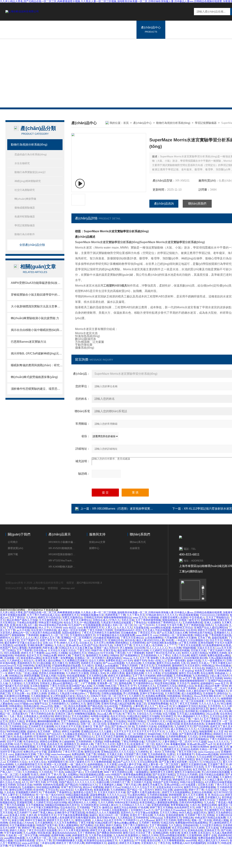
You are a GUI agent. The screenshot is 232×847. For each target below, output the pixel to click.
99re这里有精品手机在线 (53, 625)
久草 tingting (186, 670)
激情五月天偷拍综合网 (187, 772)
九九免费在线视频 (142, 779)
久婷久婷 (31, 815)
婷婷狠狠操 (104, 827)
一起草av (131, 678)
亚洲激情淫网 (24, 802)
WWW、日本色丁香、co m (74, 640)
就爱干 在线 (209, 835)
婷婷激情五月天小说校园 (186, 779)
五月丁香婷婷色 (69, 721)
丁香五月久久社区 (105, 744)
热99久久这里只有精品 (194, 652)
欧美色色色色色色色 (192, 723)
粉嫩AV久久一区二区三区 (54, 635)
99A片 (166, 797)
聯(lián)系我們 (197, 203)
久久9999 (55, 627)
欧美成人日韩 (17, 815)
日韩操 (210, 815)
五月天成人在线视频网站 (191, 713)
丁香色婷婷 (48, 792)
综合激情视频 (58, 718)
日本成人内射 (48, 675)
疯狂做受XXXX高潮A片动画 (132, 650)
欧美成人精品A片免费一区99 (211, 685)
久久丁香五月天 (136, 614)
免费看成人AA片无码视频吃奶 (189, 843)
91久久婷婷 (197, 827)
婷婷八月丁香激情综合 (66, 723)
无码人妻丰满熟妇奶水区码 (37, 723)
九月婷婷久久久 (146, 685)
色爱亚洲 (174, 832)
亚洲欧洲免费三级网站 (40, 645)
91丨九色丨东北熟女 (183, 756)
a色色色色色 (74, 810)
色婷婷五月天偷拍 (91, 663)
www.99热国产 (113, 774)
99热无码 (32, 701)
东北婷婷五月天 (128, 691)
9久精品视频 (43, 663)
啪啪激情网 (205, 731)
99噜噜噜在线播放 (84, 713)
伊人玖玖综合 (30, 711)
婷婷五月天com (28, 810)
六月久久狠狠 (169, 734)
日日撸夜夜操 (128, 632)
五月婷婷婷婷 (83, 741)
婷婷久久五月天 (69, 642)
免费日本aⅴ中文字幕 (34, 751)
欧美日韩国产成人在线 (79, 685)
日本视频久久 (212, 797)
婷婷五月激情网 (71, 731)
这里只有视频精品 (198, 739)
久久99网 (98, 685)
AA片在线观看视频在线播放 (92, 701)
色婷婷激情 (34, 647)
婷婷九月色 (172, 688)
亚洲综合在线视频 (201, 792)
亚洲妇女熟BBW (199, 746)
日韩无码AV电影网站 (190, 802)
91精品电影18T (104, 822)
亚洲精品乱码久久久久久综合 (117, 751)
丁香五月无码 (57, 685)
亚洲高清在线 (43, 665)
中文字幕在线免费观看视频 (72, 815)
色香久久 (68, 820)
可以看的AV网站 (136, 794)
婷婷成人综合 (186, 685)
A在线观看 (20, 645)
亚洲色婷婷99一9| (17, 678)
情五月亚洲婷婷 (223, 729)
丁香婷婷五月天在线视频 (164, 668)
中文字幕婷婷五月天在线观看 (25, 845)
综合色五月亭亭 (112, 820)
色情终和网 (57, 835)
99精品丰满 (200, 635)
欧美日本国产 (224, 744)
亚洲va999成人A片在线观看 (180, 784)
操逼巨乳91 (199, 812)
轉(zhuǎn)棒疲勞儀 (25, 198)
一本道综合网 (47, 843)
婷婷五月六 (179, 830)
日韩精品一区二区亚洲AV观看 (176, 635)
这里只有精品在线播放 (211, 774)
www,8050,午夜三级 (11, 708)
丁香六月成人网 (132, 784)
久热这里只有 (164, 830)
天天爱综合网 (64, 711)
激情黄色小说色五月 (84, 792)
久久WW (160, 625)
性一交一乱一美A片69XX (50, 794)
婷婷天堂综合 (62, 716)
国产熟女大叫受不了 (125, 756)
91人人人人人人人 (156, 647)
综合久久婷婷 (96, 660)
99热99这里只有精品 (126, 802)
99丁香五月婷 (37, 782)
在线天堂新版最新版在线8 (153, 698)
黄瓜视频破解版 (133, 736)
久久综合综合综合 (173, 711)
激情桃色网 (125, 683)
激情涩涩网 (93, 703)
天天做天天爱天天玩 (103, 734)
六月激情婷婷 (194, 835)
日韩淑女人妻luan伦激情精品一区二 (60, 683)
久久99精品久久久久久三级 (134, 805)
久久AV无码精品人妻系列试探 (163, 723)
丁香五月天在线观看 (189, 645)
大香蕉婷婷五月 (172, 817)
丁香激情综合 (64, 792)
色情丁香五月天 (49, 640)
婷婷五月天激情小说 (118, 680)
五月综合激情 (57, 797)
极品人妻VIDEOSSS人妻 (150, 640)
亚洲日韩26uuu (28, 688)
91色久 (35, 774)
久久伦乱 (192, 736)
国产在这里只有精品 (163, 774)
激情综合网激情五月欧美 (163, 769)
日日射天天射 (198, 650)
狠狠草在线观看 (76, 698)
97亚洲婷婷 (39, 736)
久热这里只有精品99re (72, 693)
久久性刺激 (148, 663)
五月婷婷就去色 (18, 726)
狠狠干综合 (40, 703)
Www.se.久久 (130, 658)
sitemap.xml (67, 588)
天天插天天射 (114, 754)
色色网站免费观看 (155, 696)
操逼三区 (141, 703)
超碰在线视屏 (219, 637)
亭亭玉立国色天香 (54, 759)
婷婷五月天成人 (200, 663)
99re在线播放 (223, 665)
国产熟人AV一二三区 (26, 691)
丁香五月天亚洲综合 (132, 637)
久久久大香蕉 (152, 673)
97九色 (117, 713)
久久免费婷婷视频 (101, 761)
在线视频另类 (165, 726)
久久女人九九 (124, 627)
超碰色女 (113, 843)
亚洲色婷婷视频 (160, 805)
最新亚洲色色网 (135, 673)
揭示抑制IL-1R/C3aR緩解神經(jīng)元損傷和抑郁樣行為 (37, 353)
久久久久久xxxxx (116, 794)
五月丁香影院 (211, 718)
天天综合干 (183, 683)
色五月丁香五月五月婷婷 (183, 703)
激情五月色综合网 (220, 708)
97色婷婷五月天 (47, 815)
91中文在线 (106, 652)
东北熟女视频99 (39, 685)
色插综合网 (102, 782)
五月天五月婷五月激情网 (109, 736)
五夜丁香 (91, 754)
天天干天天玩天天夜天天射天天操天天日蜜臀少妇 (144, 799)
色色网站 (193, 799)
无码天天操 (127, 620)
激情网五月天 (171, 749)
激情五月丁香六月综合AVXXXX (51, 668)
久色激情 (24, 774)
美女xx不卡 (165, 706)
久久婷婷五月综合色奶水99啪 (50, 802)
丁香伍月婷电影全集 (132, 741)
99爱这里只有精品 (173, 708)
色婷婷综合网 (80, 777)
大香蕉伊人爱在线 (102, 721)
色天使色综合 (30, 741)
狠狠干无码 (140, 660)
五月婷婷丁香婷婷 (149, 822)
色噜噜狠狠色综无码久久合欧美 (27, 729)
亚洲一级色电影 (176, 660)
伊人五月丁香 (7, 630)
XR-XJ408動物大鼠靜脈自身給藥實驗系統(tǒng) (62, 566)
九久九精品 (175, 825)
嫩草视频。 (84, 680)
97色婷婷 (32, 749)
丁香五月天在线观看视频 (190, 777)
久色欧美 (11, 835)
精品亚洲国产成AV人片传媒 (22, 620)
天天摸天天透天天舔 (136, 769)
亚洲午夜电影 (138, 680)
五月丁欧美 (135, 830)
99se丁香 (185, 718)
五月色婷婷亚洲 (153, 711)
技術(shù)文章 (97, 542)
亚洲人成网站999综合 (90, 729)
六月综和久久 (153, 741)
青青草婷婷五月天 (93, 627)
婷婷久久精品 (17, 830)
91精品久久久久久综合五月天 (138, 787)
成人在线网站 (70, 774)
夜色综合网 (153, 840)
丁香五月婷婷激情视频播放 (22, 627)
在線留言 (196, 29)
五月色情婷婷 (148, 655)
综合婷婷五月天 (77, 652)
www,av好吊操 (30, 843)
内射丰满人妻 (50, 647)
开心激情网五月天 (214, 810)
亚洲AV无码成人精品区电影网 (118, 703)
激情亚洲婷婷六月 (152, 708)
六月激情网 (170, 637)
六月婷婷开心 (130, 820)
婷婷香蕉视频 (208, 787)
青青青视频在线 (179, 805)
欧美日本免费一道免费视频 (58, 658)
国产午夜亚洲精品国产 (53, 698)
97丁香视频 (89, 683)
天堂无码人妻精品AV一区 (14, 632)
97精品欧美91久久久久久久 (161, 614)
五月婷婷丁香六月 (195, 815)
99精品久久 (171, 718)
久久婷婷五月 (136, 696)
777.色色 (58, 772)
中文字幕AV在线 (215, 701)
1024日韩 (139, 647)
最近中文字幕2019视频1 (85, 799)
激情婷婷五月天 (70, 614)
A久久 (25, 782)
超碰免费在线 (64, 777)
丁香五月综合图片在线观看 (41, 830)
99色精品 (187, 696)
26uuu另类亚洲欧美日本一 (209, 696)
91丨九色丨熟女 (13, 716)
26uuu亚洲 (212, 713)
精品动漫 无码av (45, 827)
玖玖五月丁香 (173, 678)
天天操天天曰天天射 (51, 691)
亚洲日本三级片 (64, 713)
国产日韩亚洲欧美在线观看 (161, 642)
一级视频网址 (141, 772)
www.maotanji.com (208, 751)
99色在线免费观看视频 (22, 746)
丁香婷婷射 (32, 635)
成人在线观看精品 (191, 693)
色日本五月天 (34, 655)
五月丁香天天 (117, 678)
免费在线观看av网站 (218, 655)
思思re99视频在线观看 (172, 835)
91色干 (18, 744)
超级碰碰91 (206, 683)
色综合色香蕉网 (77, 706)
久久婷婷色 (141, 751)
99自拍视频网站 (153, 797)
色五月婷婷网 (163, 691)
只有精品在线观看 (27, 622)
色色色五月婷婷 (203, 670)
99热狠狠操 (173, 696)
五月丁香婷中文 (29, 640)
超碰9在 (31, 731)
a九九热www (147, 820)
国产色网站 (86, 825)
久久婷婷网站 (118, 789)
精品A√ (87, 787)
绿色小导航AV (195, 810)
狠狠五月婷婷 (198, 655)
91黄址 (171, 754)
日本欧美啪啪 (206, 736)
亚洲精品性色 (115, 640)
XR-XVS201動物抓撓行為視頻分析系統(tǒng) (62, 548)
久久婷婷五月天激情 (77, 673)
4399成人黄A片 (109, 805)
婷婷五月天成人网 (100, 830)
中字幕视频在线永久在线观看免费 (116, 635)
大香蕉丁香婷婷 (74, 759)
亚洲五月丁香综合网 (141, 815)
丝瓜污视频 (169, 713)
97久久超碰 (199, 741)
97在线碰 (111, 749)
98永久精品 (185, 812)
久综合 (209, 789)
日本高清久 (204, 832)
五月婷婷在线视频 (157, 794)
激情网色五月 (71, 744)
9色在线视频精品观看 (91, 774)
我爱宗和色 (183, 820)
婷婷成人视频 (220, 820)
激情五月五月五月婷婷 (209, 678)
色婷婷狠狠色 (95, 764)
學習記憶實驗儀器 (24, 225)
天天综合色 (198, 668)
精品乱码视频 (36, 777)
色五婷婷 (157, 645)
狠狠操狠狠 (18, 635)
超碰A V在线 (194, 660)
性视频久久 (222, 691)
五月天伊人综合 (37, 761)
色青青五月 (99, 680)
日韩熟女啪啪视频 (111, 693)
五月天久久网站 (168, 812)
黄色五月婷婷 (7, 784)
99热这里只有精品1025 (151, 678)
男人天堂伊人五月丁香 (47, 637)
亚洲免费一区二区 (107, 683)
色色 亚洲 (9, 625)
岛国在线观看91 (71, 632)
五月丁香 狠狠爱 (149, 658)
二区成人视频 (29, 673)
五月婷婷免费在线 (192, 622)
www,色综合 (66, 789)
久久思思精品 (30, 772)
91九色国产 (74, 625)
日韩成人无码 (97, 673)
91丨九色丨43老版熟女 (100, 698)
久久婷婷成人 (14, 660)
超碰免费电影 (97, 794)
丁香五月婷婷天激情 (130, 797)
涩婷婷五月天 (78, 703)
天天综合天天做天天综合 (62, 650)
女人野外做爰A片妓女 (62, 696)
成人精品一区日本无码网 (72, 630)
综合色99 (191, 630)
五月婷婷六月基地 (146, 726)
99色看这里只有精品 (92, 749)
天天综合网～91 (21, 693)
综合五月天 (216, 640)
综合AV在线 (110, 706)
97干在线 (52, 782)
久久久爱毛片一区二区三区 (41, 838)
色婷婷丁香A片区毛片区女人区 (163, 652)
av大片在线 (23, 630)
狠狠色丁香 (73, 736)
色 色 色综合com (214, 794)
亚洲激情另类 (213, 723)
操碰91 (93, 815)
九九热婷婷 (13, 759)
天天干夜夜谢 (43, 746)
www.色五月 (221, 683)
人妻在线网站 (68, 701)
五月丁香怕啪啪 (158, 825)
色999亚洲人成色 (101, 708)
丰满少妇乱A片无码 (158, 729)
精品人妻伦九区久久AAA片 (213, 840)
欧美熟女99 (46, 716)
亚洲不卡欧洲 (112, 739)
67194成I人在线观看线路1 (114, 810)
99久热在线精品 (137, 777)
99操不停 (96, 650)
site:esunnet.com (84, 779)
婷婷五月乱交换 (164, 789)
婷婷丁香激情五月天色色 (190, 767)
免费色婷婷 (78, 754)
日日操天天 (85, 642)
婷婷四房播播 (31, 675)
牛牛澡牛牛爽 (174, 625)
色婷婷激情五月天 (60, 799)
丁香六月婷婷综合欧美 (41, 713)
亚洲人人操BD (212, 622)
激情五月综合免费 (189, 673)
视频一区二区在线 (201, 820)
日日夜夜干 (213, 843)
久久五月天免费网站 (65, 822)
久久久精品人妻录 (212, 779)
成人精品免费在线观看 (133, 688)
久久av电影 (29, 832)
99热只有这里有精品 (191, 782)
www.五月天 (139, 617)
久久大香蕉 (110, 764)
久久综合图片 (145, 739)
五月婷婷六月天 (156, 721)
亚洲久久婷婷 (38, 693)
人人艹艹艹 (170, 645)
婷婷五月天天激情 (129, 843)
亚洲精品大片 (178, 739)
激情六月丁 (147, 827)
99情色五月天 (44, 708)
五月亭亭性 (214, 706)
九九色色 (209, 802)
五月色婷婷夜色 (156, 754)
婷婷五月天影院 (206, 630)
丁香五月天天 (146, 665)
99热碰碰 (44, 835)
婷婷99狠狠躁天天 (96, 843)
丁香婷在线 (93, 693)
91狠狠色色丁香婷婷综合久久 (164, 622)
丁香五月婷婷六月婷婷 (100, 630)
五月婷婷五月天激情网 (41, 726)
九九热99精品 (200, 675)
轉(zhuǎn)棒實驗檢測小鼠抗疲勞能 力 (35, 318)
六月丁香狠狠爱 (135, 652)
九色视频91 (28, 787)
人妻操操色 (6, 703)
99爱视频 (98, 787)
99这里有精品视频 (165, 683)
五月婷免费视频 (182, 675)
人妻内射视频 (159, 759)
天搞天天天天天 (206, 647)
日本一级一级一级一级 (96, 718)
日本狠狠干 (209, 693)
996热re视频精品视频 (85, 670)
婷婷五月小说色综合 (49, 617)
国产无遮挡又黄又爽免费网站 (195, 734)
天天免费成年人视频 (110, 784)
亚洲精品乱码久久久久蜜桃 (96, 731)
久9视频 (62, 652)
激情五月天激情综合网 (193, 764)
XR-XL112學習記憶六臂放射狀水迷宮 (208, 508)
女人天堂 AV (220, 731)
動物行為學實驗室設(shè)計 (30, 172)
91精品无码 (167, 822)
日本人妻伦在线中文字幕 (200, 691)
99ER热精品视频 (16, 731)
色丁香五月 (128, 713)
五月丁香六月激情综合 (135, 825)
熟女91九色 (105, 645)
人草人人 (110, 627)
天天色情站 (119, 721)
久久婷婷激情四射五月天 (28, 764)
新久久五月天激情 (193, 794)
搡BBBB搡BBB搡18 (48, 721)
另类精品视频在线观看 (105, 797)
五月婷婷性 (10, 807)
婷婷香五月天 (54, 820)
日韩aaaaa (156, 817)
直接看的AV (54, 751)
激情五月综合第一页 (81, 668)
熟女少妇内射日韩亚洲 (105, 691)
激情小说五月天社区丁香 (137, 832)
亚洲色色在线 (195, 830)
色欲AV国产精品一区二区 (84, 769)
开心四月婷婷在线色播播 (215, 772)
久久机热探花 (205, 729)
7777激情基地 (83, 691)
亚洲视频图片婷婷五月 (28, 792)
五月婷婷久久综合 (167, 685)
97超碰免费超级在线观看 (66, 665)
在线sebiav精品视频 (207, 754)
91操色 (61, 675)
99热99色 (28, 665)
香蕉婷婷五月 (146, 691)
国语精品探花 (31, 706)
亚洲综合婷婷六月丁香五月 (57, 670)
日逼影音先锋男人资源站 (174, 617)
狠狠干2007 (135, 711)
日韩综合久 (87, 736)
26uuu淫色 (46, 706)
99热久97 (29, 708)
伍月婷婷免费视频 (176, 736)
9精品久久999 (150, 835)
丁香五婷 (120, 652)
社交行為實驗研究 (24, 189)
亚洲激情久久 (221, 632)
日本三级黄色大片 (79, 761)
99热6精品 (208, 665)
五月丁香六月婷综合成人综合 (43, 614)
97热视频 (44, 749)
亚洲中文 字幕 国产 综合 (96, 726)
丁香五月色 (164, 843)
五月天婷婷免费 (93, 772)
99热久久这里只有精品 (181, 759)
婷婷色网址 (121, 642)
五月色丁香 (204, 637)
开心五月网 (174, 647)
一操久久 (197, 718)
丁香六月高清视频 (14, 805)
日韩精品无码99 (93, 617)
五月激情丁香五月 (218, 764)
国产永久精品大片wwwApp (24, 670)
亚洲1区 (40, 734)
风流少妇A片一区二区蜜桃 (113, 815)
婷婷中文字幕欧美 (35, 820)
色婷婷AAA (178, 630)
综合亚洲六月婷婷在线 (43, 630)
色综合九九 (82, 696)
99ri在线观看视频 (188, 614)
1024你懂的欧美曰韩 (195, 658)
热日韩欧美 (191, 711)
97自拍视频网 (169, 673)
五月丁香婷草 (24, 650)
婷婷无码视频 (181, 650)
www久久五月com (178, 746)
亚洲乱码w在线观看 (163, 767)
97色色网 (143, 807)
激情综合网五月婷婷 (20, 789)
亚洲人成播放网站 (68, 825)
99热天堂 (110, 685)
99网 (68, 835)
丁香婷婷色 (125, 706)
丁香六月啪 (43, 754)
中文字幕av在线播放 (146, 812)
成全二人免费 (196, 797)
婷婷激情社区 (162, 756)
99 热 (131, 726)
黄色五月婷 (202, 759)
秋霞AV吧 (74, 663)
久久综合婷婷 (204, 756)
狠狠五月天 (171, 670)
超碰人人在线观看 (122, 670)
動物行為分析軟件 (24, 234)
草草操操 (31, 721)
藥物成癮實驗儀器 (24, 207)
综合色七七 (195, 761)
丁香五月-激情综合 (101, 807)
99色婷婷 (19, 655)
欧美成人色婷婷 (23, 736)
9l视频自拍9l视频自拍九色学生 (62, 805)
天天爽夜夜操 (128, 739)
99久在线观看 (12, 652)
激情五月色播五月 (152, 784)
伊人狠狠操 (126, 647)
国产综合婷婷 (201, 726)
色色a (147, 759)
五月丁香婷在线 (162, 779)
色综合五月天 (71, 622)
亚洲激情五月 (18, 680)
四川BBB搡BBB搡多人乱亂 (68, 840)
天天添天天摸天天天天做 (111, 792)
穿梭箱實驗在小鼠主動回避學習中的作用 (37, 294)
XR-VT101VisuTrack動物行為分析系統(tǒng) (62, 560)
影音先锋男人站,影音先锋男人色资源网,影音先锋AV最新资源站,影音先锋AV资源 (71, 817)
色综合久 (29, 660)
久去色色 (9, 792)
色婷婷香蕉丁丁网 (115, 614)
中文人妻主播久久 (38, 797)
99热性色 (36, 769)
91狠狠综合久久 (208, 711)
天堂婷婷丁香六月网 (134, 754)
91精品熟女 (133, 716)
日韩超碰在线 (190, 825)
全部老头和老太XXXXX (169, 787)
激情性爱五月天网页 (161, 772)
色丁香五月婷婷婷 (49, 701)
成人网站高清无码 (104, 668)
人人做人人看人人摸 (20, 718)
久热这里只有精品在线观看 (116, 622)
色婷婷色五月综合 (182, 627)
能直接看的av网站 (31, 658)
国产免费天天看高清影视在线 (126, 701)
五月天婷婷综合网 (96, 675)
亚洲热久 (53, 693)
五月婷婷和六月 (139, 668)
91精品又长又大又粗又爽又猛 (75, 647)
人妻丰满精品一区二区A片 (212, 688)
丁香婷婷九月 (120, 708)
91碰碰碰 (153, 617)
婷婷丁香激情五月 (24, 734)
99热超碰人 (221, 673)
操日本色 (130, 640)
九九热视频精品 (65, 827)
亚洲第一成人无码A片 (106, 647)
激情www (135, 708)
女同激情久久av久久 (142, 810)
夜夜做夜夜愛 (101, 789)
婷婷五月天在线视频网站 (176, 792)
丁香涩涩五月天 (146, 632)
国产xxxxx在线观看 (113, 663)
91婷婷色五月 (99, 640)
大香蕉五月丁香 (123, 645)
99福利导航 (154, 734)
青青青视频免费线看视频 (137, 774)
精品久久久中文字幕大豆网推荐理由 (38, 807)
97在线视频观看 (92, 625)
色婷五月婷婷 (179, 797)
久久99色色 (45, 772)
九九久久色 (136, 759)
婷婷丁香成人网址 (43, 812)
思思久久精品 (16, 721)
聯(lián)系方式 (138, 542)
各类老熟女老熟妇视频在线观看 (59, 680)
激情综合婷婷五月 (81, 767)
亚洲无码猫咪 (205, 642)
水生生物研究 (22, 163)
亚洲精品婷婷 (160, 832)
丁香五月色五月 (153, 701)
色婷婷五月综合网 (86, 827)
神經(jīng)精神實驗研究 (27, 181)
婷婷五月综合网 (37, 739)
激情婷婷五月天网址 (97, 655)
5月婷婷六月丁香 (120, 782)
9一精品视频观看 (89, 622)
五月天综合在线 (218, 716)
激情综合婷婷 (209, 805)
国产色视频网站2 (129, 655)
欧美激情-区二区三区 (142, 744)
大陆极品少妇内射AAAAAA (61, 729)
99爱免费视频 (112, 741)
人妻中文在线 (120, 759)
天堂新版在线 (141, 627)
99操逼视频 (189, 838)
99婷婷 (37, 784)
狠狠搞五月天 (29, 779)
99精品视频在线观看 (77, 794)
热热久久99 (162, 744)
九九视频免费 (162, 827)
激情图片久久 (137, 723)
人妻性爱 (138, 706)
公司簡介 (13, 542)
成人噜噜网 (180, 799)
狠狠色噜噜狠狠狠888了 (193, 680)
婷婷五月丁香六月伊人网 (70, 843)
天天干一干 (27, 759)
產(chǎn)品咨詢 (164, 203)
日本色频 (139, 670)
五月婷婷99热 (137, 642)
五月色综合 (120, 777)
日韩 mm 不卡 (51, 642)
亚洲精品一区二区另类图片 (76, 637)
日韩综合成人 (100, 620)
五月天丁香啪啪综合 (217, 617)
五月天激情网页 (44, 822)
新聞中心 (175, 29)
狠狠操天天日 (119, 711)
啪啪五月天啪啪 (150, 716)
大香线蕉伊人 (31, 716)
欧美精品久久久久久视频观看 (102, 812)
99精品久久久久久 (216, 668)
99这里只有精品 (136, 721)
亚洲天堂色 (109, 650)
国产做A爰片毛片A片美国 (14, 685)
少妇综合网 (79, 756)
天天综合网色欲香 (147, 761)
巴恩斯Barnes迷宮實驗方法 (28, 341)
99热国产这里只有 (46, 825)
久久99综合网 (75, 718)
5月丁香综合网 (73, 739)
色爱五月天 (122, 744)
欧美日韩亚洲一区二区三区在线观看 (184, 701)
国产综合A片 (53, 734)
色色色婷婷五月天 (184, 807)
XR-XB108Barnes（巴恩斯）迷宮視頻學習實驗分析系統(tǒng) (132, 508)
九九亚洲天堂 (11, 640)
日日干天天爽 (14, 741)
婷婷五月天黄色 (112, 729)
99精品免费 (49, 655)
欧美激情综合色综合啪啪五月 (100, 840)
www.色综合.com (72, 627)
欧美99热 (38, 789)
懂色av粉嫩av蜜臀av (125, 822)
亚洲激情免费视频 (158, 703)
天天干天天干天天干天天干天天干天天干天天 (139, 731)
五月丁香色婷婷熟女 (216, 767)
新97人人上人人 (24, 637)
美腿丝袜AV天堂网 (25, 754)
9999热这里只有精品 (200, 632)
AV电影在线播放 (100, 716)
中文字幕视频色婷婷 (125, 698)
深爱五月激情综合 (72, 617)
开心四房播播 (130, 693)
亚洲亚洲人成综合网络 (48, 660)
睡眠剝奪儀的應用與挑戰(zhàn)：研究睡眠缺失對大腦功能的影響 (37, 365)
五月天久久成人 (142, 645)
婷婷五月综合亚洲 (84, 711)
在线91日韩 (51, 678)
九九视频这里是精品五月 (76, 734)
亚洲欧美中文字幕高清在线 (69, 812)
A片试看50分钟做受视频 (218, 782)
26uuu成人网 (104, 713)
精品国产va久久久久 (124, 761)
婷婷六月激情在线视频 (106, 688)
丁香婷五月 (78, 655)
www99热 (191, 840)
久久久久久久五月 (209, 703)
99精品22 (93, 652)
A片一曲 (32, 625)
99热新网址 (15, 706)
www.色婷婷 (154, 680)
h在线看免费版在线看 (79, 797)
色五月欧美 (199, 769)
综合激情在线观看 (24, 840)
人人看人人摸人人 (128, 749)
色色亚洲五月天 (154, 670)
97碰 (169, 721)
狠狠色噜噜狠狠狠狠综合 (117, 617)
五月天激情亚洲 (48, 620)
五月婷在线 (168, 751)
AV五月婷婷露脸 (21, 698)
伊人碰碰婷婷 (66, 741)
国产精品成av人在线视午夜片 (134, 767)
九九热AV (118, 835)
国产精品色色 (95, 706)
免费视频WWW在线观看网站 (191, 822)
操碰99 (195, 683)
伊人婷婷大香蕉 (115, 673)
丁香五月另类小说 (186, 751)
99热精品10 (15, 675)
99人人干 (43, 627)
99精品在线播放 (23, 668)
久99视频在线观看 (17, 739)
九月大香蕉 (39, 744)
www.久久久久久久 (218, 741)
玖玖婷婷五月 (168, 716)
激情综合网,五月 (219, 746)
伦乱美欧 (99, 825)
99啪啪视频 (122, 668)
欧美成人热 (102, 779)
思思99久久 (127, 812)
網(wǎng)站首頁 (92, 29)
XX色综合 (184, 668)
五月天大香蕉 (89, 810)
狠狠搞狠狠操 (169, 620)
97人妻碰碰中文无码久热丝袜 (189, 706)
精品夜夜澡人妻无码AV (186, 721)
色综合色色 (185, 769)
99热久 (209, 625)
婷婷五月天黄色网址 (119, 675)
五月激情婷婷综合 (143, 683)
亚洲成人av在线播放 (106, 665)
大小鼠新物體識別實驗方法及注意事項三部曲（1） (37, 306)
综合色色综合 (67, 807)
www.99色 (51, 652)
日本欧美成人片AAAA (21, 822)
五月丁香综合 (16, 617)
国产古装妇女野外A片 (151, 718)
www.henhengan (60, 754)
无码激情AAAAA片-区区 (127, 630)
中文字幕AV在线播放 (111, 769)
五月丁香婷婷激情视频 (148, 620)
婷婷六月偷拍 (113, 825)
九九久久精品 (190, 731)
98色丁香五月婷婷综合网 (118, 772)
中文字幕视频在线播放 (22, 825)
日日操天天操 (24, 784)
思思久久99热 (177, 698)
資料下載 (13, 554)
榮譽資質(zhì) (15, 548)
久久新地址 (15, 683)
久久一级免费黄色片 (213, 660)
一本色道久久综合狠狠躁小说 (191, 640)
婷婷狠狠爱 (175, 794)
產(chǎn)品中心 (151, 29)
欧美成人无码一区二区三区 (117, 625)
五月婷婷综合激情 (93, 739)
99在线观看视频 (76, 675)
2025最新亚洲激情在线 (106, 637)
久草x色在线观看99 (171, 658)
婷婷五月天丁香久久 (150, 749)
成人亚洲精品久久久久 (183, 729)
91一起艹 (139, 625)
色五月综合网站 (181, 827)
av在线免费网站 (154, 637)
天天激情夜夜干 (185, 754)
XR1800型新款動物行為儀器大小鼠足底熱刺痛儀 (62, 554)
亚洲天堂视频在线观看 (12, 614)
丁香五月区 (83, 650)
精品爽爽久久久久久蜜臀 (126, 827)
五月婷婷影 (83, 807)
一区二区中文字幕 (27, 835)
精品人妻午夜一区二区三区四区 (161, 764)
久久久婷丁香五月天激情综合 (74, 620)
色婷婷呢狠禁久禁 (57, 761)
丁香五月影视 (86, 822)
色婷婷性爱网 (208, 620)
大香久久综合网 (180, 655)
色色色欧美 (91, 759)
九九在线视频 (162, 838)
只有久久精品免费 (60, 767)
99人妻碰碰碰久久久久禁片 (192, 716)
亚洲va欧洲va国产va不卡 (201, 744)
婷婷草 (38, 759)
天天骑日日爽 (172, 693)
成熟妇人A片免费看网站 (124, 718)
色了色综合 (51, 756)
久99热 (108, 777)
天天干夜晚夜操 (35, 805)
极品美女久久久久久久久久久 (203, 698)
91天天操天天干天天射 (68, 726)
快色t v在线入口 (157, 660)
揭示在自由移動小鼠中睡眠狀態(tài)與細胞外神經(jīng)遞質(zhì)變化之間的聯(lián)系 (37, 329)
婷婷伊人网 (64, 655)
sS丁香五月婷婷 (187, 642)
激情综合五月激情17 (18, 769)
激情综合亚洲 (92, 751)
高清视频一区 (11, 658)
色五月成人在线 (15, 817)
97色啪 (157, 713)
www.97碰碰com (23, 703)
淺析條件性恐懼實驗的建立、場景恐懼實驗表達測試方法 (37, 388)
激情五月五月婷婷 (166, 820)
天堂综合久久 (144, 713)
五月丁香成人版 (13, 711)
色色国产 (5, 647)
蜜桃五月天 (33, 680)
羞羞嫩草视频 (177, 744)
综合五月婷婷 (159, 746)
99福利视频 (189, 647)
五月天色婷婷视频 (120, 779)
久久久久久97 (47, 711)
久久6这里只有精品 (210, 825)
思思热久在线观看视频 (51, 673)
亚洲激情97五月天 (117, 723)
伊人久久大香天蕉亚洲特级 (73, 830)
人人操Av (97, 820)
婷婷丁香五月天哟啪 (161, 807)
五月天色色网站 (80, 716)
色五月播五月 (59, 663)
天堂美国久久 (148, 843)
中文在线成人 (196, 617)
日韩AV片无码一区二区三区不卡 (108, 696)
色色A (45, 767)
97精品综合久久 (212, 761)
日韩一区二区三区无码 (93, 723)
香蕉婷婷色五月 (26, 663)
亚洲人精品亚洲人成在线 (18, 799)
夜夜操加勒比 (114, 658)
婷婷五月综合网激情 (20, 756)
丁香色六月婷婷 (128, 665)
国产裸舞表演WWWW (109, 832)
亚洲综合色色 (119, 830)
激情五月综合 (191, 787)
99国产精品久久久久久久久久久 (77, 782)
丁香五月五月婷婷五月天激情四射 (100, 632)
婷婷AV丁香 (28, 827)
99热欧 (101, 754)
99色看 (170, 640)
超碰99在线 (180, 789)
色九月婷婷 (178, 691)
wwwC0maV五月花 (11, 665)
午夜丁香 (38, 756)
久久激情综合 (126, 840)
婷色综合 (222, 693)
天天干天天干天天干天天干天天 (114, 838)
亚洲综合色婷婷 (189, 749)
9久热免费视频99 (212, 645)
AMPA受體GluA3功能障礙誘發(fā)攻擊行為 (37, 282)
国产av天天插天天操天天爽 (172, 632)
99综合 (28, 744)
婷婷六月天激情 (187, 637)
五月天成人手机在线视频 (156, 630)
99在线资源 (44, 832)
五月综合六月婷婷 (187, 774)
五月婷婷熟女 (26, 794)
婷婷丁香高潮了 (68, 678)
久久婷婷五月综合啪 (161, 650)
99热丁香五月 (204, 807)
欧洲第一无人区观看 (55, 764)
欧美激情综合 (166, 777)
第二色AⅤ (155, 751)
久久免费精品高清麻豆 (74, 660)
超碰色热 (85, 721)
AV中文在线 (33, 767)
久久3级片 (87, 665)
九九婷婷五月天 (183, 726)
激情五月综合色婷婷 (167, 663)
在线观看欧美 (41, 799)
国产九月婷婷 (170, 680)
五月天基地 (212, 827)
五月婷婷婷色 (140, 817)
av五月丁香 (189, 678)
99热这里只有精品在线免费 (210, 817)
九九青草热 (85, 678)
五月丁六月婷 (41, 718)
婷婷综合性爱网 (49, 741)
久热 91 (185, 663)
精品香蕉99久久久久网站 (82, 802)
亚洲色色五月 (211, 830)
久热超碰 (50, 777)
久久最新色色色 (48, 779)
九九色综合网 (133, 663)
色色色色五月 (54, 744)
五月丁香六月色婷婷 (143, 675)
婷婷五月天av (112, 787)
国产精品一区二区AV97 (140, 789)
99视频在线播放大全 (92, 614)
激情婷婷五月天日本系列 (186, 665)
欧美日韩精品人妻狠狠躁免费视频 (159, 802)
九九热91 (31, 617)
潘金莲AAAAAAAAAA (64, 832)
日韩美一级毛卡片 (189, 620)
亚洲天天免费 (188, 832)
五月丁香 (58, 708)
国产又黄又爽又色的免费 (173, 761)
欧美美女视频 (146, 756)
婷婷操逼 (152, 777)
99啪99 (114, 655)
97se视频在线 (221, 756)
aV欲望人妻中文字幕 (130, 764)
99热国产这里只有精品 (166, 782)
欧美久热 (21, 625)
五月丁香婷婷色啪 (193, 625)
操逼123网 (18, 820)
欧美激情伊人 (132, 835)
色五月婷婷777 (22, 812)
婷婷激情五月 (79, 835)
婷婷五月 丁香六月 (50, 774)
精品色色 (177, 838)
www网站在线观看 (160, 627)
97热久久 (114, 620)
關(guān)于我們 (122, 29)
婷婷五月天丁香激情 (32, 652)
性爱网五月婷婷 (218, 652)
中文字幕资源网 (13, 832)
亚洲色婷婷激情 (174, 815)
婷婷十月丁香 (196, 789)
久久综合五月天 (222, 807)
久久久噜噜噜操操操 (172, 840)
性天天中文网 (103, 711)
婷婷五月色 (14, 673)
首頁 (126, 122)
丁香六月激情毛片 (143, 838)
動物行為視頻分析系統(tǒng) (29, 144)
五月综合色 (51, 789)
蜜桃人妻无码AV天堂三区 (65, 749)
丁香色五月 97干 (126, 685)
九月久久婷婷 (105, 802)
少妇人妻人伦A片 (219, 675)
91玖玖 (150, 625)
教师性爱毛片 (100, 678)
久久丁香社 (163, 655)
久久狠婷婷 (65, 756)
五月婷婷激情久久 (59, 703)
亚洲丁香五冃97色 (71, 787)
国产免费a (105, 670)
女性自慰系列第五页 (196, 708)
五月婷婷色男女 (90, 805)
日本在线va (39, 650)
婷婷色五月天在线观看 (123, 746)
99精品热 (188, 817)
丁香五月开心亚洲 (73, 751)
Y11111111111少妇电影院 (214, 614)
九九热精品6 (124, 817)
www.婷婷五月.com (147, 635)
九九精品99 (221, 625)
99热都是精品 (17, 701)
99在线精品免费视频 (47, 787)
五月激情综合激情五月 (82, 635)
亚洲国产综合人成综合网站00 (210, 627)
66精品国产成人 (74, 772)
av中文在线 (96, 777)
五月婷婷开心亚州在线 (100, 756)
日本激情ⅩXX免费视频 (16, 696)
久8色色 (4, 749)
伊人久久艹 (150, 706)
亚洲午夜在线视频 (154, 736)
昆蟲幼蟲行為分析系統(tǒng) (30, 154)
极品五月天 (149, 830)
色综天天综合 (118, 716)
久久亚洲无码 (30, 683)
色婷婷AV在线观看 (53, 784)
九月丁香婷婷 (188, 688)
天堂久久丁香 (43, 840)
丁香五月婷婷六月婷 (218, 650)
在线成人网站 (36, 678)
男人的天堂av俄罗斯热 (56, 769)
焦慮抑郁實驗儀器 (24, 216)
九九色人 (59, 645)
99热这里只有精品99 (50, 622)
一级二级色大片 (77, 764)
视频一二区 (60, 706)
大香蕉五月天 (65, 838)
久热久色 (195, 805)
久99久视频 (211, 777)
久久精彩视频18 (40, 696)
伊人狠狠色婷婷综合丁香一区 (69, 746)
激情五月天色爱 (57, 736)
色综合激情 (206, 673)
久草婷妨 (97, 741)
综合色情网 (143, 746)
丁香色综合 (139, 622)
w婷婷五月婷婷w (82, 688)
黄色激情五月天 (156, 688)
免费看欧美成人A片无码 (118, 660)
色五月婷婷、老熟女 (49, 731)
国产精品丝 (71, 784)
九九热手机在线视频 (100, 835)
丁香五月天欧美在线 (134, 729)
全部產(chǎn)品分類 (32, 244)
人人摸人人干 (173, 731)
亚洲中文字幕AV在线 (151, 693)
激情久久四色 (65, 779)
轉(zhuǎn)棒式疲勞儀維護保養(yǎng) (34, 377)
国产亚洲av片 (119, 726)
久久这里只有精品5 (98, 746)
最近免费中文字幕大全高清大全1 (22, 642)
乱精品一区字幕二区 (211, 749)
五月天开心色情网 (104, 642)
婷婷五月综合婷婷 (17, 777)
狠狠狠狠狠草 (162, 739)
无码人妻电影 (19, 647)
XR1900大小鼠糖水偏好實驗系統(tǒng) (62, 542)
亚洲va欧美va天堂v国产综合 (82, 645)
